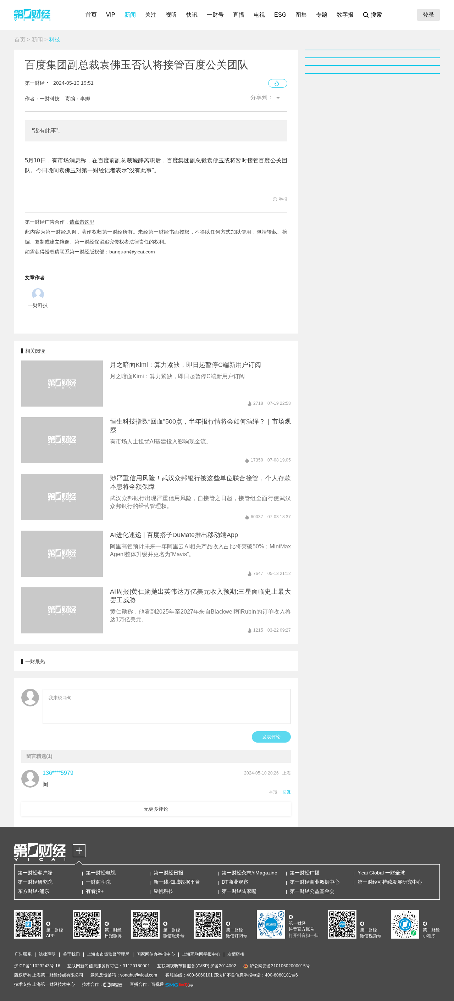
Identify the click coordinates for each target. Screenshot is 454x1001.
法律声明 (47, 954)
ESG (280, 15)
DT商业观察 (235, 882)
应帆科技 (163, 891)
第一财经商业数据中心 (314, 882)
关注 (150, 15)
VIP (110, 15)
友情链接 (235, 954)
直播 (238, 15)
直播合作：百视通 (147, 984)
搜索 (376, 15)
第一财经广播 (305, 873)
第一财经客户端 (35, 873)
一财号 (215, 15)
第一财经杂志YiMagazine (249, 873)
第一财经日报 (168, 873)
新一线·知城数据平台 (177, 882)
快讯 (192, 15)
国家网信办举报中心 (156, 954)
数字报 (345, 15)
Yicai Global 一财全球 (381, 873)
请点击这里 (82, 222)
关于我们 (71, 954)
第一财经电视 (101, 873)
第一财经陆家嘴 (239, 891)
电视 (259, 15)
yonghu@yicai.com (138, 975)
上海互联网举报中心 (201, 954)
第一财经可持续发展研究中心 (390, 882)
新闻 (130, 15)
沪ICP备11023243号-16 (37, 965)
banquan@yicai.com (132, 252)
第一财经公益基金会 (312, 891)
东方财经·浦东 (33, 891)
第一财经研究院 (35, 882)
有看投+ (95, 891)
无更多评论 (156, 809)
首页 (91, 15)
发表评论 (271, 736)
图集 (301, 15)
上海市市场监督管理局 (108, 954)
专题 (321, 15)
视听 (171, 15)
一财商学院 (98, 882)
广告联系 (23, 954)
